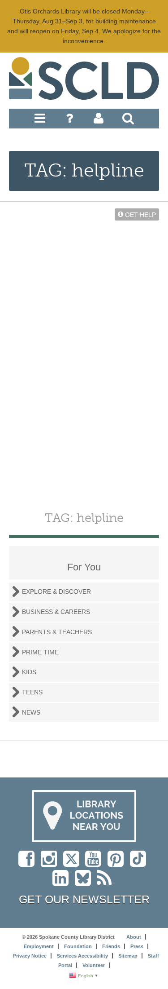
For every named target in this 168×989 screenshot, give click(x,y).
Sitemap (128, 955)
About (133, 937)
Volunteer (93, 965)
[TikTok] (140, 863)
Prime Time (40, 652)
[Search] (128, 120)
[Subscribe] (106, 882)
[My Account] (98, 120)
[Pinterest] (118, 863)
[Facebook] (28, 863)
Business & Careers (56, 611)
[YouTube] (95, 863)
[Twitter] (74, 863)
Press (136, 946)
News (31, 712)
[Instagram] (51, 863)
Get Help (139, 214)
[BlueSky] (86, 882)
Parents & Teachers (57, 632)
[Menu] (39, 120)
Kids (29, 672)
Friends (111, 946)
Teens (32, 692)
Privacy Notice (30, 955)
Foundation (78, 946)
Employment (39, 946)
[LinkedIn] (62, 882)
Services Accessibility (82, 955)
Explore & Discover (56, 591)
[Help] (69, 120)
